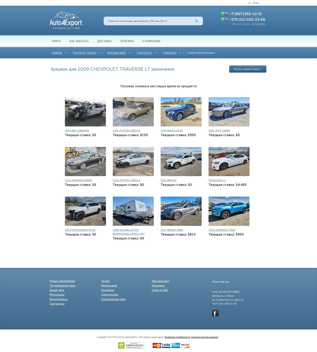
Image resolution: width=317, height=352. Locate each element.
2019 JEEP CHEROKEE (77, 130)
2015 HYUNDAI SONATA (78, 180)
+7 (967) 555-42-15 (245, 13)
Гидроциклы (109, 285)
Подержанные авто (62, 285)
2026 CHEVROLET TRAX (222, 229)
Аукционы (158, 285)
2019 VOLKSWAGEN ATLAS (80, 229)
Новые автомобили (62, 281)
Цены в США (160, 290)
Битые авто (57, 290)
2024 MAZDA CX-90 (172, 130)
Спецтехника (109, 294)
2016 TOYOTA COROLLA (126, 180)
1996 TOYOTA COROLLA (126, 130)
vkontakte (215, 313)
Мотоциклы (57, 294)
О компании (151, 41)
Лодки (105, 281)
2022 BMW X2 (169, 180)
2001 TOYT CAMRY (219, 130)
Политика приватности (177, 336)
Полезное (127, 41)
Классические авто (113, 299)
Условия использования (204, 336)
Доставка (104, 41)
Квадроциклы (59, 299)
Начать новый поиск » (248, 69)
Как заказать (79, 41)
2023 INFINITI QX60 (172, 229)
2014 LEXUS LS (217, 180)
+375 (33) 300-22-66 (247, 19)
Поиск (56, 41)
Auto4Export (66, 19)
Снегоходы (57, 304)
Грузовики (107, 290)
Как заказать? (160, 281)
